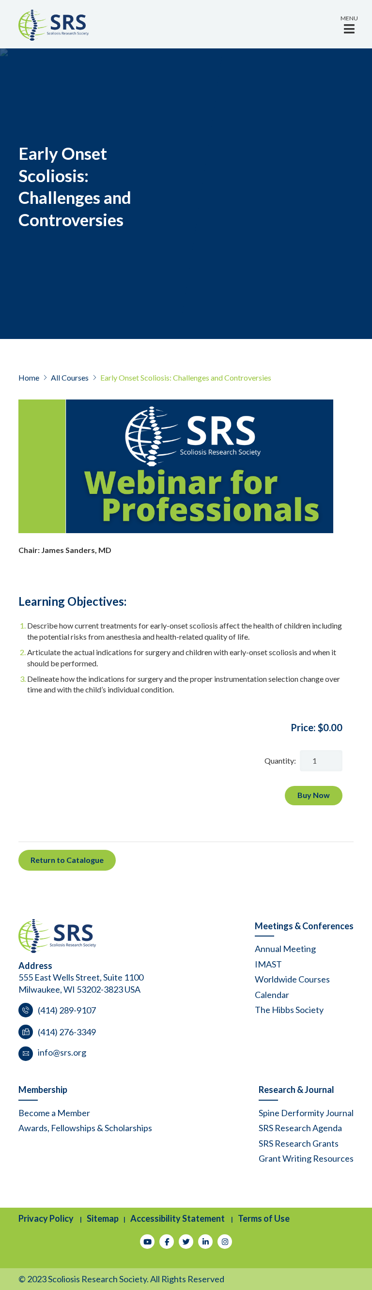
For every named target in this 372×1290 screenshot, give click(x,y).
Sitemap (103, 1218)
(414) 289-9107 (67, 1010)
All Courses (70, 377)
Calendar (272, 994)
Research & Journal (296, 1089)
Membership (42, 1089)
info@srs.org (62, 1052)
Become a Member (54, 1112)
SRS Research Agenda (300, 1127)
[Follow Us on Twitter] (186, 1241)
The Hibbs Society (289, 1009)
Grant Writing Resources (306, 1158)
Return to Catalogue (67, 859)
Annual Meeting (285, 948)
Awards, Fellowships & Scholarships (85, 1127)
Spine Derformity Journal (306, 1112)
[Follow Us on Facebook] (166, 1241)
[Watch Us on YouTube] (147, 1241)
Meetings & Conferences (304, 926)
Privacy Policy (46, 1218)
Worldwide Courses (292, 979)
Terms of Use (264, 1218)
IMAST (268, 964)
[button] (349, 24)
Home (28, 377)
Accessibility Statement (177, 1218)
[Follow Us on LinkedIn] (205, 1241)
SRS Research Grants (299, 1143)
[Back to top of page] (352, 1267)
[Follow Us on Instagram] (224, 1241)
